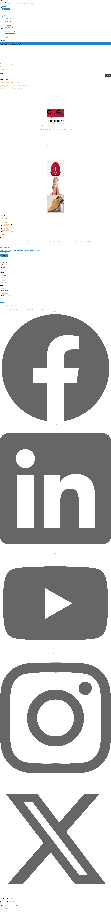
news (3, 221)
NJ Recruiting (32, 244)
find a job (67, 241)
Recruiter (48, 244)
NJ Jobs (26, 244)
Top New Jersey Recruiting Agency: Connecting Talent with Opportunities (15, 85)
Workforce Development (7, 231)
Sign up (13, 901)
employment (56, 241)
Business (4, 218)
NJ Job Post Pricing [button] (9, 27)
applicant (9, 241)
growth (70, 241)
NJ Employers (2, 244)
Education (4, 219)
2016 (1, 241)
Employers (49, 241)
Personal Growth (5, 227)
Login (3, 7)
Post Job (4, 6)
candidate (21, 241)
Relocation (4, 228)
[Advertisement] (55, 55)
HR (75, 241)
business (17, 241)
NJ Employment (8, 244)
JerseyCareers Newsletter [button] (10, 31)
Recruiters (52, 244)
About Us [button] (7, 30)
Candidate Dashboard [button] (9, 18)
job (86, 241)
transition (86, 244)
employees (45, 241)
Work (90, 244)
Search (1, 73)
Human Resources (80, 241)
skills (78, 244)
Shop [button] (3, 40)
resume (71, 244)
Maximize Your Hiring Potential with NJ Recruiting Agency (12, 88)
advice (6, 241)
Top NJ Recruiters (6, 9)
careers (35, 241)
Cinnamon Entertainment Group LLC (15, 309)
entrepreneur (62, 241)
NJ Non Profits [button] (8, 25)
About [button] (3, 28)
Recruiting (58, 244)
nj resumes (37, 244)
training (83, 244)
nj (100, 242)
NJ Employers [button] (5, 24)
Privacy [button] (6, 36)
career (30, 241)
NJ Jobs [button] (4, 15)
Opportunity (42, 244)
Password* (2, 905)
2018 (3, 241)
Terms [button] (6, 34)
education (41, 241)
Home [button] (3, 13)
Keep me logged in (5, 906)
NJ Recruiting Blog (6, 224)
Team (81, 244)
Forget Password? (4, 908)
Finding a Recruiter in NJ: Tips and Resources (9, 86)
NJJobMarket (21, 64)
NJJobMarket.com (20, 244)
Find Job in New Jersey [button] (9, 22)
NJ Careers (104, 241)
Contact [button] (6, 37)
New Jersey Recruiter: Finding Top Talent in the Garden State (13, 83)
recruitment (65, 244)
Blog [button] (3, 39)
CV (38, 241)
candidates (26, 241)
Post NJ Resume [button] (8, 19)
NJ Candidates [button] (5, 16)
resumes (75, 244)
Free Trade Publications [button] (10, 33)
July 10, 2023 (2, 66)
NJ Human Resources (7, 222)
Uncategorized (5, 230)
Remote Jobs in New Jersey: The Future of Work (10, 82)
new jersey (95, 242)
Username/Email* (4, 903)
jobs (89, 241)
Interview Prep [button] (8, 21)
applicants (13, 241)
